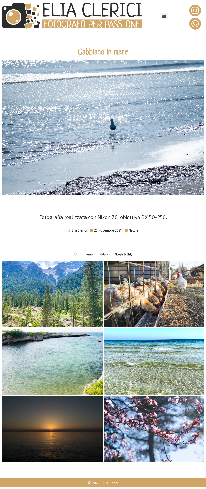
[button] (164, 16)
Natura (133, 230)
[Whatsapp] (195, 24)
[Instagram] (195, 11)
